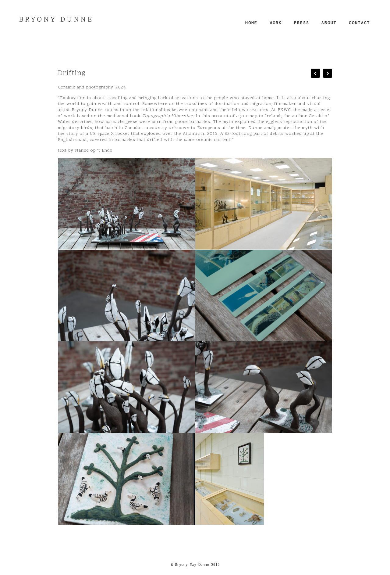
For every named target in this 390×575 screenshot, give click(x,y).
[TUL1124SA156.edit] (229, 479)
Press (301, 22)
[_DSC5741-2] (126, 387)
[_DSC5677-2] (263, 295)
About (329, 22)
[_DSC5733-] (126, 295)
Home (251, 22)
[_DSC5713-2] (126, 204)
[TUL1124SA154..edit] (263, 204)
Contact (359, 22)
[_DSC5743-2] (263, 387)
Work (276, 22)
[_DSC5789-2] (126, 479)
